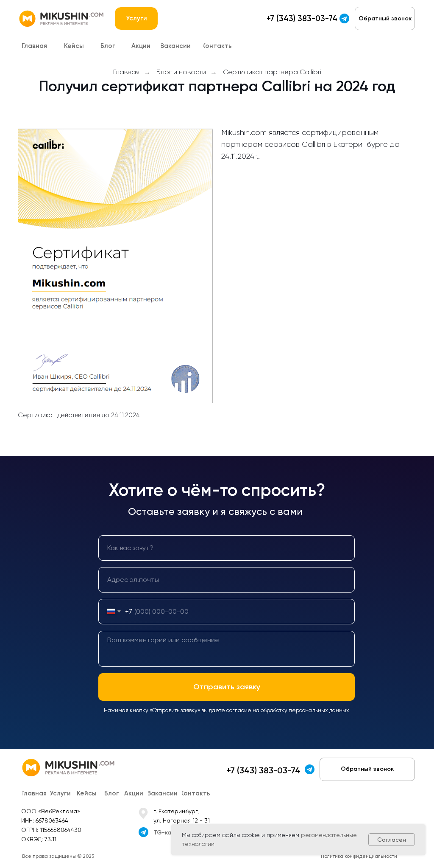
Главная (126, 72)
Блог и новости (181, 72)
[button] (385, 18)
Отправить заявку (226, 686)
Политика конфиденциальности (359, 856)
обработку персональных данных (305, 710)
